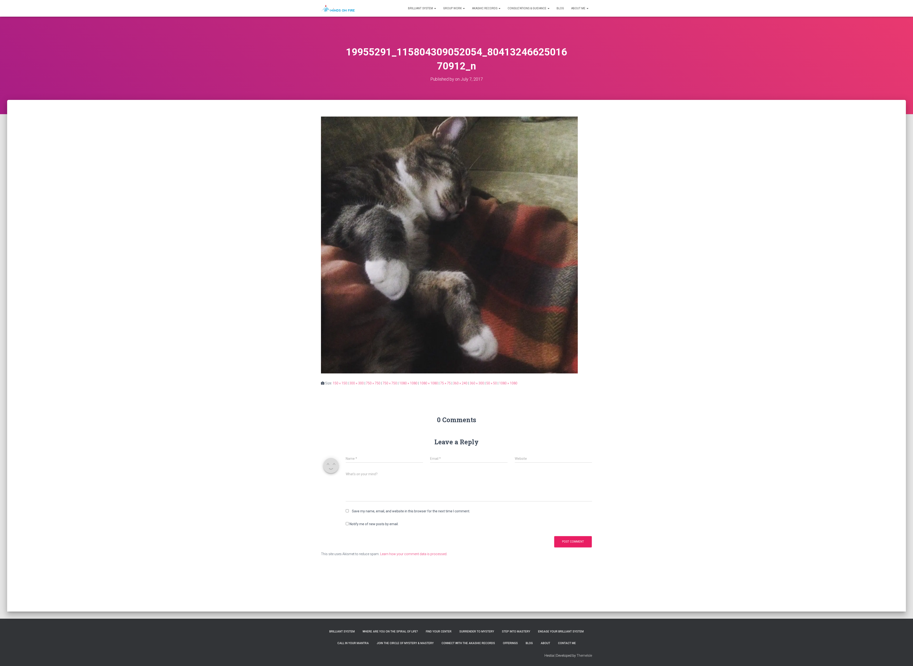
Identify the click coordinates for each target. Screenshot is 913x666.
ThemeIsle (584, 655)
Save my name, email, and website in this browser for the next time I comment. (411, 511)
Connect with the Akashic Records (468, 643)
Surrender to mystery (476, 631)
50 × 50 (491, 383)
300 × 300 (356, 383)
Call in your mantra (353, 643)
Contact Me (567, 643)
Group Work (452, 8)
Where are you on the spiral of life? (390, 631)
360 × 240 (460, 383)
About (545, 643)
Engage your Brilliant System (561, 631)
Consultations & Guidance (527, 8)
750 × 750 (373, 383)
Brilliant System (421, 8)
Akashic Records (485, 8)
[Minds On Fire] (337, 8)
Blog (560, 8)
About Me (578, 8)
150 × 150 (340, 383)
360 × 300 (477, 383)
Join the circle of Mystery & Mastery (405, 643)
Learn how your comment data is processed (413, 554)
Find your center (439, 631)
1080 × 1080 (408, 383)
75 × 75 (445, 383)
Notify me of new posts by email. (374, 524)
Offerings (510, 643)
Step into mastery (516, 631)
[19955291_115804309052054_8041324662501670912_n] (449, 245)
